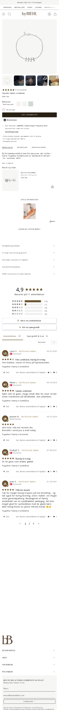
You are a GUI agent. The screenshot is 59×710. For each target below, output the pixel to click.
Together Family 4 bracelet (15, 434)
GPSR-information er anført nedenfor (16, 274)
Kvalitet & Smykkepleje (11, 267)
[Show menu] (3, 14)
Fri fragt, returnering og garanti (14, 253)
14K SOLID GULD (50, 7)
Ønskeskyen (12, 120)
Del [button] (7, 372)
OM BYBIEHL (7, 665)
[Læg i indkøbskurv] (52, 186)
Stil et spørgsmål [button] (31, 327)
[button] (29, 211)
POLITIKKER (7, 672)
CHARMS (38, 7)
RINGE (29, 7)
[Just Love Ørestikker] (10, 180)
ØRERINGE (8, 7)
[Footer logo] (7, 639)
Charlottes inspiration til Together (15, 260)
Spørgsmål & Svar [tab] (35, 336)
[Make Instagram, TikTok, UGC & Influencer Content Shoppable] (53, 221)
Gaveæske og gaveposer (11, 246)
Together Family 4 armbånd (15, 366)
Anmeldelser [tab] (9, 336)
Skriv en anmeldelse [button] (30, 320)
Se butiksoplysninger (12, 131)
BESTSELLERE (19, 7)
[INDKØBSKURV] (55, 14)
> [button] (39, 523)
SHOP (4, 657)
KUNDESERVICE (8, 650)
